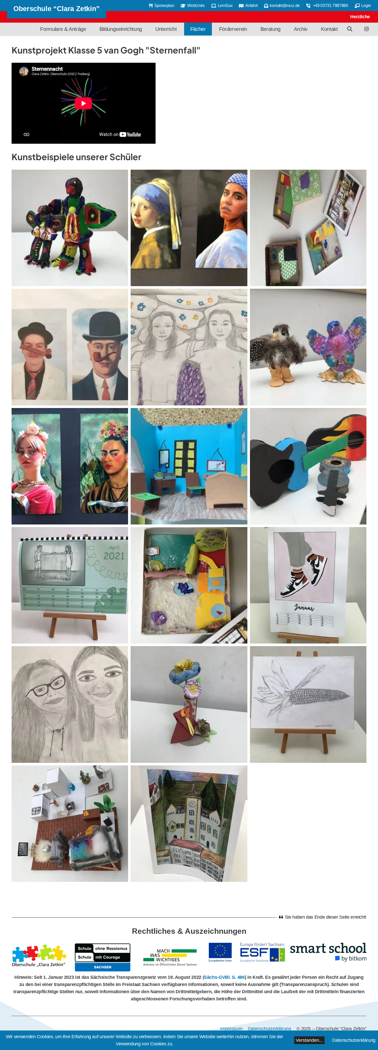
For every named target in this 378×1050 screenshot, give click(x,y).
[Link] (40, 957)
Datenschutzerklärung (353, 1040)
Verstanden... (309, 1040)
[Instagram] (366, 29)
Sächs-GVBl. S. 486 (224, 977)
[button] (349, 29)
